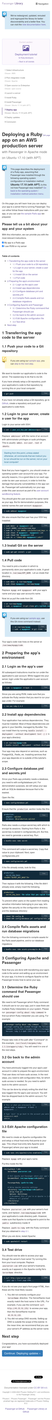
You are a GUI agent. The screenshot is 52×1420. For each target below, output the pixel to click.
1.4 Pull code (19, 277)
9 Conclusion (10, 121)
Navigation (43, 3)
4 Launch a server (12, 93)
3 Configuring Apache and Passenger (25, 304)
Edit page (46, 135)
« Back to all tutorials (26, 61)
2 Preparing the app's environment (23, 281)
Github (5, 403)
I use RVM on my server (15, 246)
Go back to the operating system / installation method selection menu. (28, 190)
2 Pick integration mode (15, 79)
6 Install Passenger (18, 103)
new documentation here (34, 24)
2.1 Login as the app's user (25, 284)
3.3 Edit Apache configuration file (28, 318)
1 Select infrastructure (14, 72)
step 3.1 (25, 1231)
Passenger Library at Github (35, 1410)
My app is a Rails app (14, 242)
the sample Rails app (31, 213)
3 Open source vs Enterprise (17, 87)
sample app (34, 360)
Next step (11, 325)
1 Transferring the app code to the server (26, 260)
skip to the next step (24, 363)
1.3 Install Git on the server (25, 274)
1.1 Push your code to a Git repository (30, 264)
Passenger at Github (15, 1408)
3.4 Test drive (19, 321)
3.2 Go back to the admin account (28, 314)
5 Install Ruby (11, 97)
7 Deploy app (18, 111)
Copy (45, 393)
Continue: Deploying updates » (22, 1353)
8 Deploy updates (12, 117)
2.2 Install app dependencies (26, 287)
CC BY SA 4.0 (40, 1387)
